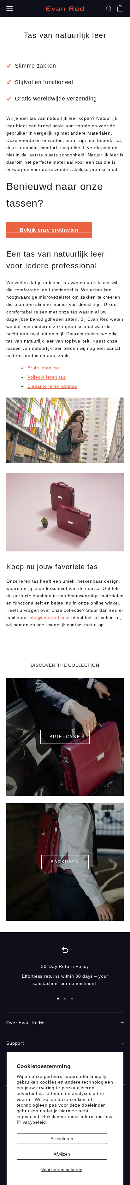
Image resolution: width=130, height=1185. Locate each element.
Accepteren (61, 1138)
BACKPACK (65, 862)
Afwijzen (62, 1154)
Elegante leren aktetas (52, 386)
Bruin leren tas (43, 367)
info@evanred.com (49, 617)
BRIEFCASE (65, 736)
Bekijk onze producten (49, 230)
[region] (65, 966)
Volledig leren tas (46, 377)
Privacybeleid (31, 1122)
